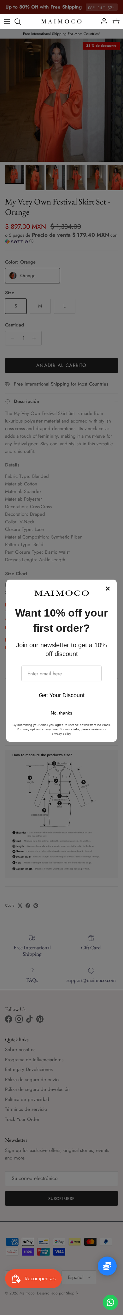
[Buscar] (21, 21)
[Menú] (7, 21)
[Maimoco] (61, 21)
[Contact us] (110, 1302)
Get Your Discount (62, 695)
